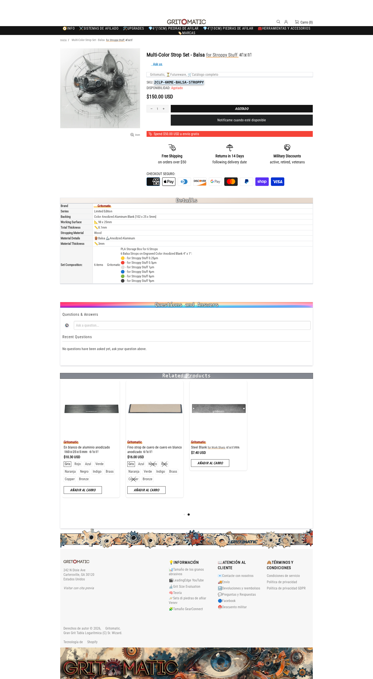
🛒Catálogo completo (203, 75)
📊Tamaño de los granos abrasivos (186, 571)
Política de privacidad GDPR (286, 588)
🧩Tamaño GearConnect (186, 609)
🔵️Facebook (226, 601)
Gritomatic (186, 22)
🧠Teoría (175, 593)
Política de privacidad (282, 582)
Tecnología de (80, 642)
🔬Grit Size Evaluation (184, 586)
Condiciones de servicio (283, 576)
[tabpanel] (218, 429)
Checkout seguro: (161, 174)
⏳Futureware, (176, 75)
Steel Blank (215, 447)
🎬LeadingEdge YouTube (186, 580)
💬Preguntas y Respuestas (237, 594)
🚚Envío (224, 582)
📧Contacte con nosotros (235, 576)
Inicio (63, 40)
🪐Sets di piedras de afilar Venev (187, 600)
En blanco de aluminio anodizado (87, 449)
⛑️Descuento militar (232, 607)
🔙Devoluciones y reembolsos (239, 588)
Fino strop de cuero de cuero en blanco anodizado (154, 449)
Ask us (157, 64)
